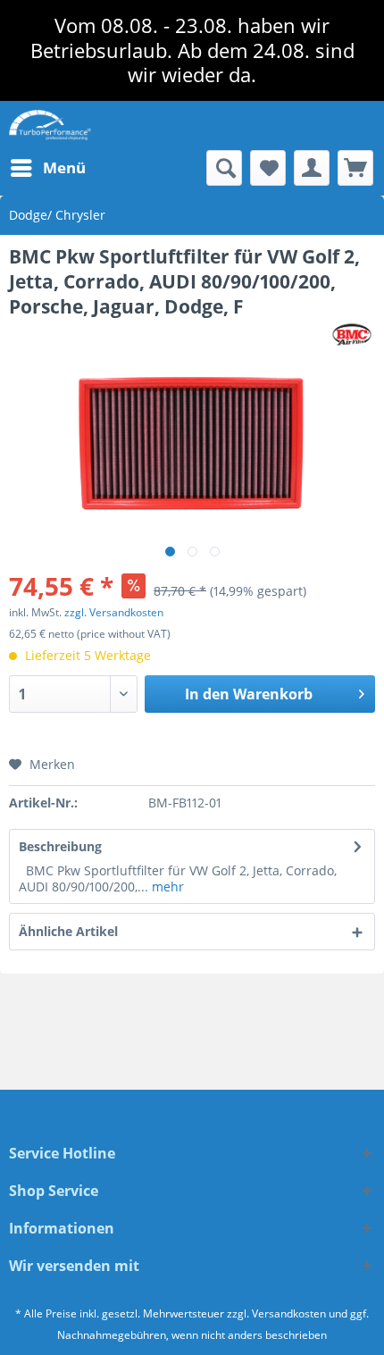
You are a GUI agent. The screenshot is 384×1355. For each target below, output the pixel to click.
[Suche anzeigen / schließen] (224, 168)
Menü (64, 167)
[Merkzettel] (268, 168)
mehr (166, 886)
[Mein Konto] (312, 168)
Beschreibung (60, 846)
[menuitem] (47, 168)
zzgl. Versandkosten (113, 612)
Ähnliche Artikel (68, 931)
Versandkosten (289, 1313)
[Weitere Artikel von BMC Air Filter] (352, 334)
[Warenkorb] (355, 168)
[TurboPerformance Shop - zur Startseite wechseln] (50, 125)
